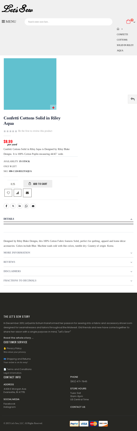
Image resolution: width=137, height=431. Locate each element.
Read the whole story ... (19, 337)
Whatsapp (26, 206)
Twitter (13, 206)
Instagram (10, 407)
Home (118, 29)
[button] (53, 108)
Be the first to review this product (35, 131)
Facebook (6, 206)
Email (33, 206)
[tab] (68, 219)
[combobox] (68, 21)
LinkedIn (20, 206)
